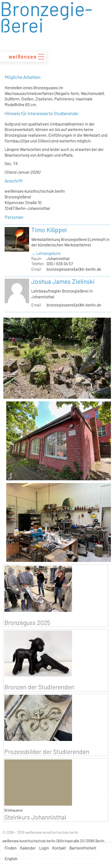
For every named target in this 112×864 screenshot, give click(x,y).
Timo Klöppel (49, 230)
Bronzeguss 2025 (27, 622)
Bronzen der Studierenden (39, 687)
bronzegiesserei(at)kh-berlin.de (73, 269)
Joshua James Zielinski (63, 281)
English (11, 858)
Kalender (28, 847)
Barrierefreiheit (82, 847)
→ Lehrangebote (46, 253)
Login (44, 847)
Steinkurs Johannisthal (35, 817)
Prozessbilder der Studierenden (46, 751)
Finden (11, 847)
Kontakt (59, 847)
